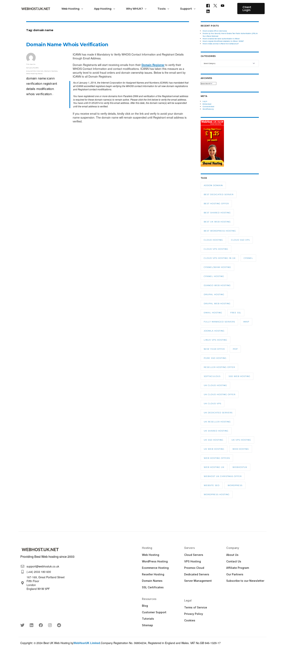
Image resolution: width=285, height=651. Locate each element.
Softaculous (212, 376)
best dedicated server (218, 194)
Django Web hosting (217, 285)
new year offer (214, 349)
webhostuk (239, 467)
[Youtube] (222, 5)
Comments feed (208, 106)
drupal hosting (214, 294)
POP (235, 349)
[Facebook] (208, 5)
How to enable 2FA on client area (215, 31)
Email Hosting (213, 312)
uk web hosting (214, 449)
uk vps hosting (241, 440)
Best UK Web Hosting (217, 221)
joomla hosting (214, 331)
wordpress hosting (217, 494)
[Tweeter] (215, 5)
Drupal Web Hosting (217, 303)
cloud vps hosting (216, 249)
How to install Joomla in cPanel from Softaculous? (221, 44)
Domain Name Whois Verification (67, 44)
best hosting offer (216, 203)
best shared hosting (217, 212)
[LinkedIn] (208, 11)
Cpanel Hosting (214, 276)
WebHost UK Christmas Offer (223, 476)
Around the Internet (34, 71)
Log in (205, 101)
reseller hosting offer (219, 367)
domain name (36, 78)
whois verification (39, 94)
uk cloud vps (212, 403)
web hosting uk (214, 467)
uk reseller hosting (217, 421)
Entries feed (207, 104)
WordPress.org (208, 109)
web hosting (240, 449)
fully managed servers (219, 321)
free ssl (235, 312)
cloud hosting (213, 240)
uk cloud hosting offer (219, 394)
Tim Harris (30, 64)
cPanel (248, 258)
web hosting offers (217, 458)
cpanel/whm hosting (217, 267)
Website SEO (211, 485)
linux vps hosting (215, 340)
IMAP (246, 321)
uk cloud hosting (215, 385)
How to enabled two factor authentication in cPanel (221, 39)
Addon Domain (213, 185)
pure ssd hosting (215, 358)
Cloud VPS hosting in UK (220, 258)
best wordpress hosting (220, 231)
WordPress (235, 485)
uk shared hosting (216, 431)
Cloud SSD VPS (240, 240)
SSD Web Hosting (239, 376)
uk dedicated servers (218, 412)
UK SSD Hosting (213, 440)
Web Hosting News (34, 73)
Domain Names (50, 71)
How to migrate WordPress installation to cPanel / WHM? (223, 41)
